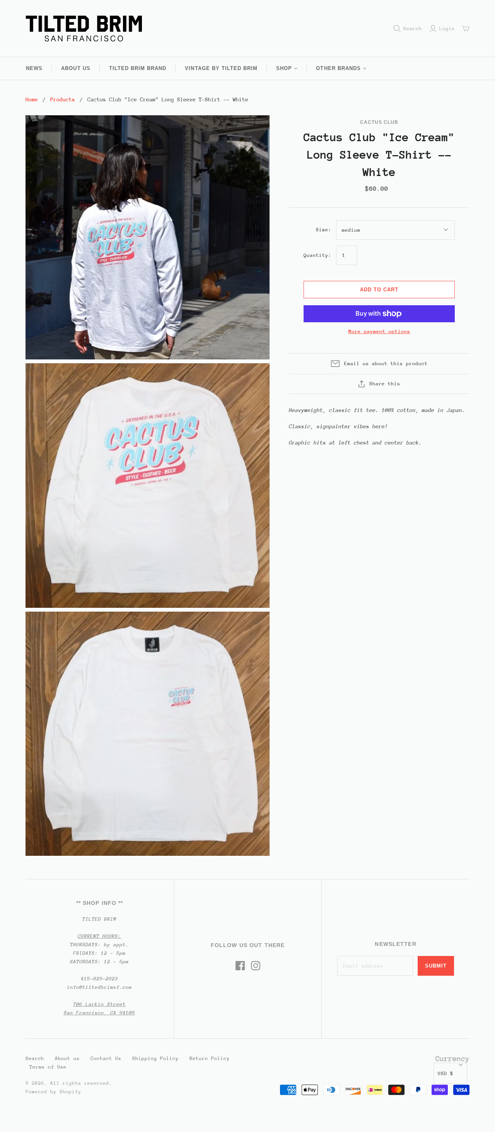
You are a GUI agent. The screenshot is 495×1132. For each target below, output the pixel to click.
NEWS (34, 68)
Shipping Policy (155, 1058)
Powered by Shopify (53, 1091)
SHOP (284, 68)
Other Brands (338, 68)
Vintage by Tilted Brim (221, 68)
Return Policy (209, 1058)
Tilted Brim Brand (138, 68)
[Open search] (397, 28)
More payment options (379, 331)
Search (412, 28)
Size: (323, 230)
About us (75, 68)
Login (447, 28)
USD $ (445, 1073)
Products (62, 99)
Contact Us (105, 1058)
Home (32, 99)
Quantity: (317, 255)
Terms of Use (48, 1067)
